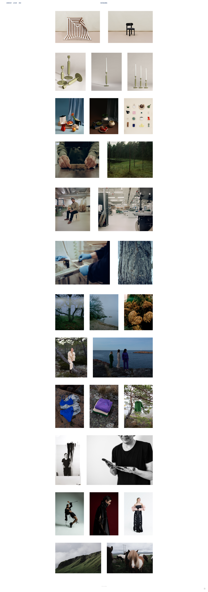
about (20, 3)
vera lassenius (103, 2)
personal (15, 3)
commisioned (8, 3)
